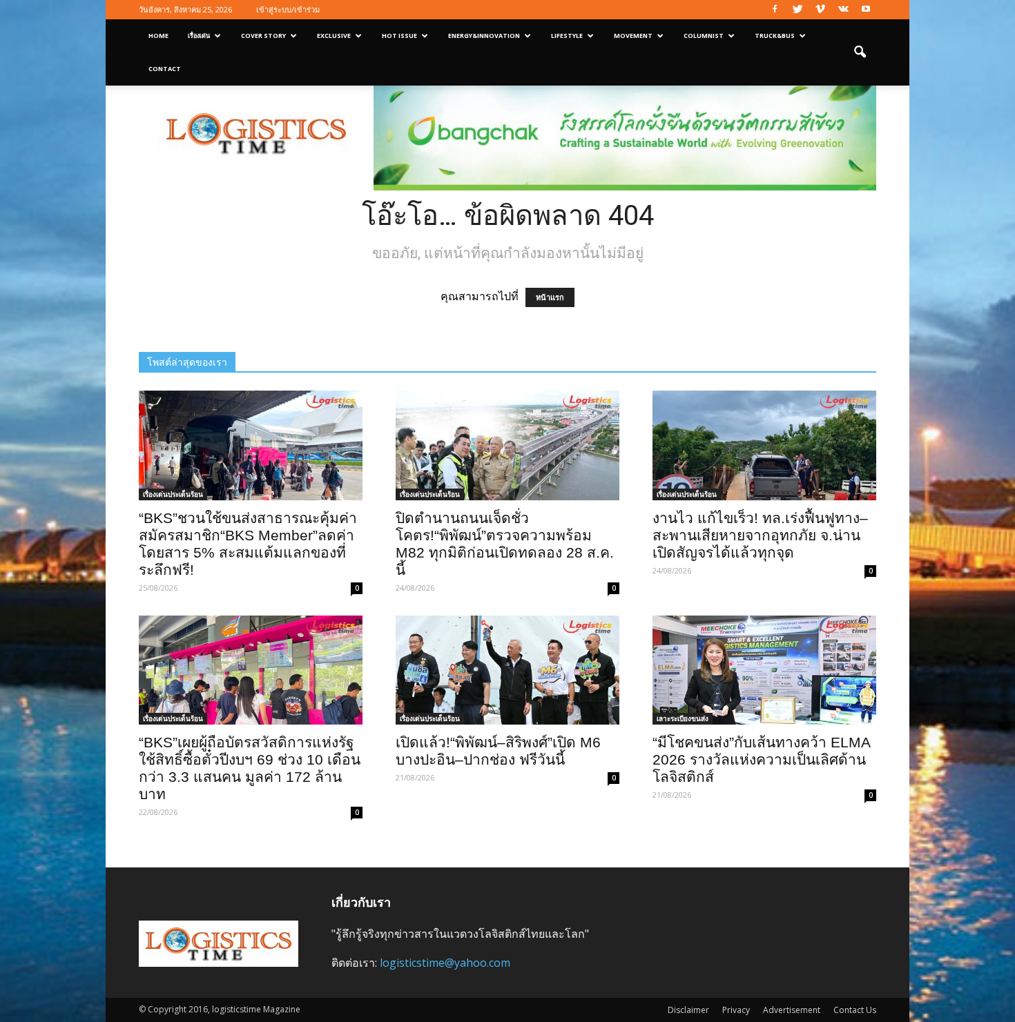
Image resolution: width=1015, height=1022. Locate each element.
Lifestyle (567, 35)
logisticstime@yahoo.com (445, 962)
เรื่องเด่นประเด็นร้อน (173, 494)
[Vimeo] (820, 9)
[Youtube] (866, 9)
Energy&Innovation (484, 35)
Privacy (736, 1010)
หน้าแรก (550, 297)
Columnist (704, 35)
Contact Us (854, 1010)
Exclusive (334, 35)
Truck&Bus (775, 35)
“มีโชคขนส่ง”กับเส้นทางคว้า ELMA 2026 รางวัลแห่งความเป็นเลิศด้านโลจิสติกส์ (761, 759)
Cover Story (263, 35)
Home (158, 35)
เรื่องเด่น (199, 35)
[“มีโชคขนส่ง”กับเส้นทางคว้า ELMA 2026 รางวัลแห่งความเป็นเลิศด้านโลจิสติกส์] (764, 670)
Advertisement (791, 1010)
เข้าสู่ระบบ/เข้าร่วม (288, 9)
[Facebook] (774, 9)
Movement (633, 35)
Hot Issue (399, 35)
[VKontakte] (843, 9)
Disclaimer (688, 1010)
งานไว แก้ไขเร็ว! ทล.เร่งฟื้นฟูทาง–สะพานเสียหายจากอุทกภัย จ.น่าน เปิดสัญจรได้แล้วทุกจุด (760, 535)
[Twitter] (797, 9)
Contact (164, 68)
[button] (859, 52)
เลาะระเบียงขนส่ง (682, 718)
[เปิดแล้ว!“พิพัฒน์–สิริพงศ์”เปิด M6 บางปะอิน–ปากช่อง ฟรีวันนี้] (507, 670)
